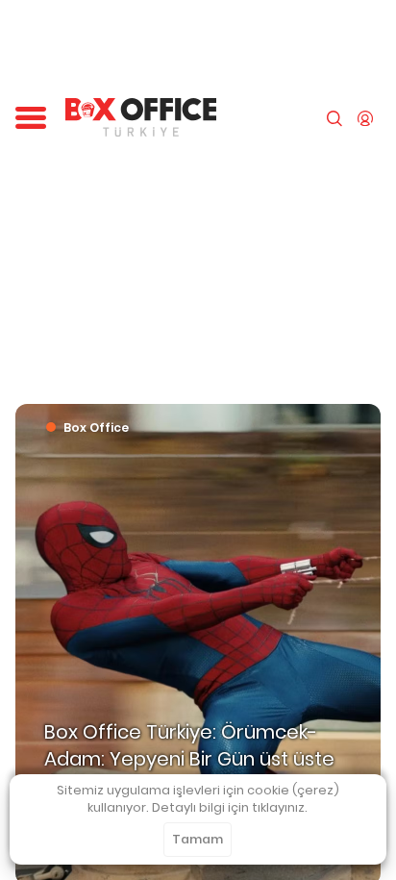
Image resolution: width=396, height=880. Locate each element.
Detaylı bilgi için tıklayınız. (230, 807)
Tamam (197, 839)
